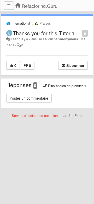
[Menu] (9, 5)
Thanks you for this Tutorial (44, 33)
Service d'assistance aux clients (36, 115)
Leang (16, 39)
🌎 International (18, 23)
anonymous (68, 39)
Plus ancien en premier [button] (65, 85)
